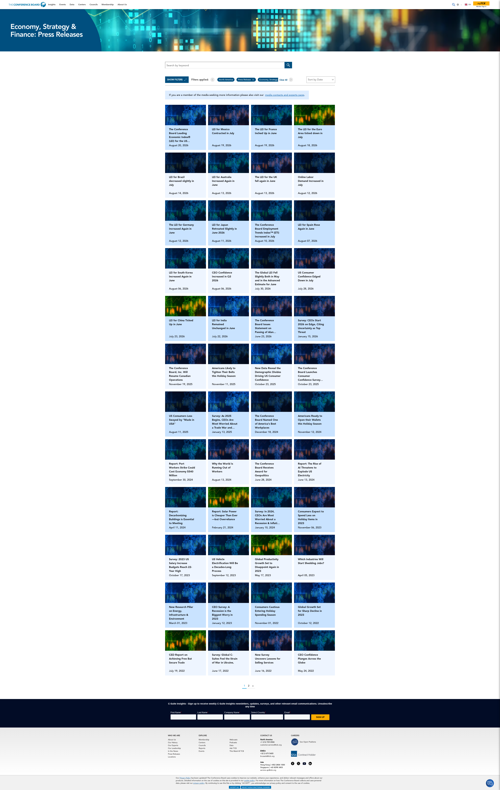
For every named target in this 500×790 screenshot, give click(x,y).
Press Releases (174, 754)
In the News (173, 751)
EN (469, 4)
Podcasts (233, 742)
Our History (172, 742)
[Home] (27, 4)
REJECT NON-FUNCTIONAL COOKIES (256, 787)
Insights (7, 12)
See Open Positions (308, 742)
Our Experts (173, 745)
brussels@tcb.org (267, 756)
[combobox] (468, 4)
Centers (7, 32)
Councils (7, 38)
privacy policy (198, 783)
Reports (202, 748)
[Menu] (4, 4)
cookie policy (249, 780)
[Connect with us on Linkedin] (310, 763)
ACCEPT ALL (234, 787)
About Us (8, 52)
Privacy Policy (185, 778)
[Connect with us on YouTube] (304, 763)
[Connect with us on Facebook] (292, 763)
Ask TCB (233, 748)
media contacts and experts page (284, 95)
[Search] (453, 4)
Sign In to (13, 72)
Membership (9, 45)
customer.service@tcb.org (271, 745)
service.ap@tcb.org (268, 770)
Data (5, 25)
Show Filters (175, 79)
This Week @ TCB (12, 65)
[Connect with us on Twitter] (298, 763)
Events (6, 18)
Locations (172, 757)
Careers (7, 58)
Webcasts (233, 739)
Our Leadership (174, 748)
